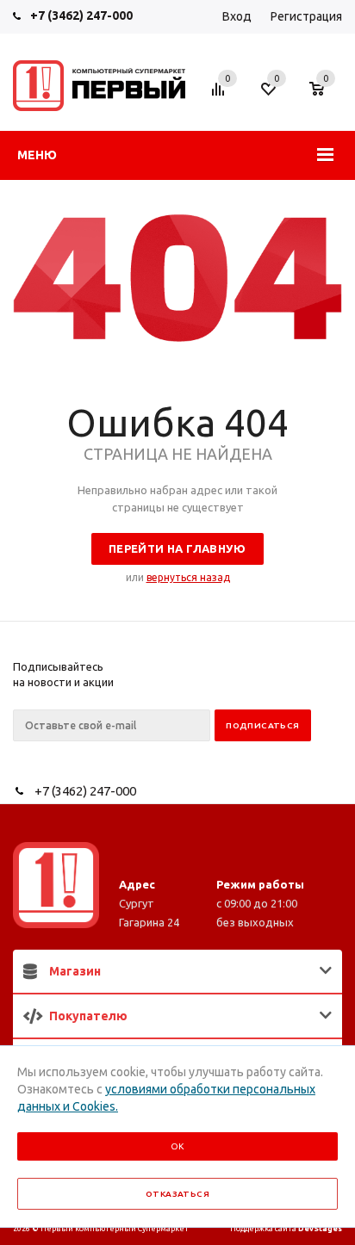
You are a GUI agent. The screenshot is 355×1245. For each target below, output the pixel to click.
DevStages (320, 1228)
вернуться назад (188, 577)
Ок (177, 1146)
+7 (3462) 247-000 (81, 15)
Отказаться (177, 1194)
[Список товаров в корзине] (325, 97)
